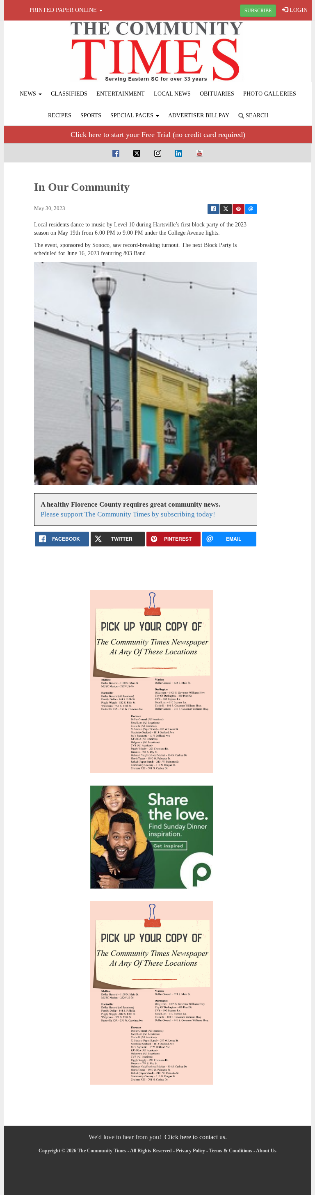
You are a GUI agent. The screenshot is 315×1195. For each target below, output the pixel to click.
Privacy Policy (190, 1151)
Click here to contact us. (195, 1136)
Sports (90, 115)
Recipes (59, 115)
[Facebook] (115, 153)
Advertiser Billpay (198, 115)
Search (256, 115)
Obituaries (217, 94)
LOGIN (298, 10)
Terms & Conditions (230, 1151)
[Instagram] (157, 153)
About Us (266, 1151)
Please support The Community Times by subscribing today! (128, 514)
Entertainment (120, 94)
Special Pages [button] (132, 115)
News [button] (29, 94)
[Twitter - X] (136, 153)
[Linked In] (178, 153)
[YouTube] (199, 153)
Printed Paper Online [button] (64, 10)
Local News (172, 94)
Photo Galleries (269, 94)
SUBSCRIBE (258, 11)
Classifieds (69, 94)
